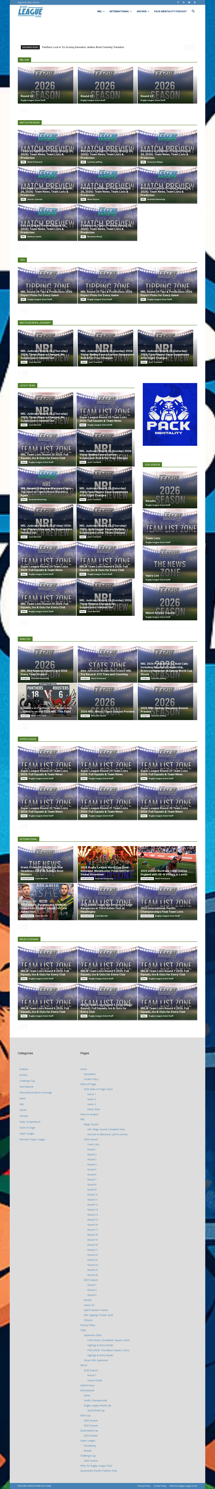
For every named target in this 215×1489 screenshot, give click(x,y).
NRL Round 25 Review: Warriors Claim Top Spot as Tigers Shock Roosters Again (45, 492)
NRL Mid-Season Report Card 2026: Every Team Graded (44, 672)
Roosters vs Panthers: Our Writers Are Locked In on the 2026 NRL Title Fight (46, 709)
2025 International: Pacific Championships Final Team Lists (162, 909)
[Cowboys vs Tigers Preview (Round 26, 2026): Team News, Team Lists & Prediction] (107, 222)
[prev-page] (20, 110)
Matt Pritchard (34, 162)
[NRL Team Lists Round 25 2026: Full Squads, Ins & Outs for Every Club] (47, 597)
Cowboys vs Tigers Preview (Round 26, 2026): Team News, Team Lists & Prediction (106, 229)
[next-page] (25, 110)
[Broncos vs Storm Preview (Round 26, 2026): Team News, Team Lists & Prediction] (167, 185)
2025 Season (91, 1279)
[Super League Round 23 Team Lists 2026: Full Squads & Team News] (167, 764)
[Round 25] (107, 85)
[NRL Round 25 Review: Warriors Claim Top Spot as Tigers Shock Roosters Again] (47, 485)
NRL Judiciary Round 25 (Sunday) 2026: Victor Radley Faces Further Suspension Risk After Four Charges (107, 354)
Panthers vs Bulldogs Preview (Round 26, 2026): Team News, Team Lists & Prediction (105, 191)
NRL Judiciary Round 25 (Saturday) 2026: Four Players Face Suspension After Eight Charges (165, 354)
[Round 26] (47, 85)
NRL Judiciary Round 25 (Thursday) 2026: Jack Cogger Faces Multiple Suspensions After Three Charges (102, 529)
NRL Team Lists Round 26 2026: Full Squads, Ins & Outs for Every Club (44, 456)
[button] (193, 11)
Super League (26, 1133)
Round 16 (92, 1224)
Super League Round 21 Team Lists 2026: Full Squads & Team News (104, 809)
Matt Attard (93, 199)
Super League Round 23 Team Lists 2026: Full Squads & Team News (164, 772)
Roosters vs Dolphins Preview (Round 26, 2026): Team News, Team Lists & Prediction (165, 154)
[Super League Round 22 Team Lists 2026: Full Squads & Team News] (47, 801)
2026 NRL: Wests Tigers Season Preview (107, 711)
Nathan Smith (34, 236)
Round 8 (91, 1184)
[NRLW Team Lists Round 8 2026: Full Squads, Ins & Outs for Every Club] (106, 559)
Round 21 (92, 1249)
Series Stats (93, 1109)
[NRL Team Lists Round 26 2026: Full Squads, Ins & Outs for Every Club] (47, 448)
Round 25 (87, 96)
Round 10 (92, 1194)
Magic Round (91, 1124)
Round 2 (91, 1154)
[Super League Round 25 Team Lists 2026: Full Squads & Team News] (106, 410)
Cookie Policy (91, 1079)
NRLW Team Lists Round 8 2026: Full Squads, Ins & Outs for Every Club (103, 568)
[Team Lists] (170, 527)
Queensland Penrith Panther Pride (98, 1470)
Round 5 (91, 1169)
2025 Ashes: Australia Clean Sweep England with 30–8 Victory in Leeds (164, 872)
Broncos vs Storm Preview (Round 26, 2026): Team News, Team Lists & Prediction (166, 191)
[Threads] (194, 2)
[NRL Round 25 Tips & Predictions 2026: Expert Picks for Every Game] (107, 285)
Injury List (152, 575)
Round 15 (92, 1219)
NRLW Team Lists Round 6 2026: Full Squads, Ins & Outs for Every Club (45, 1010)
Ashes (87, 1395)
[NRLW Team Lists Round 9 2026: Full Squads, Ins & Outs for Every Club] (107, 964)
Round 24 (147, 96)
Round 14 (92, 1214)
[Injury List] (170, 564)
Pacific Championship (95, 1400)
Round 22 (92, 1254)
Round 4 (91, 1164)
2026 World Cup (96, 1410)
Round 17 (92, 1229)
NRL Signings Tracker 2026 (98, 1315)
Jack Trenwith (95, 362)
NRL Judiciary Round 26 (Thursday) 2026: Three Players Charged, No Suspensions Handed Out (44, 354)
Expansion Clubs (92, 1335)
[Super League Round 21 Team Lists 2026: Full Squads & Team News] (107, 801)
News (24, 362)
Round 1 (91, 1149)
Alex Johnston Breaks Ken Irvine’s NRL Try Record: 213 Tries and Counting (106, 672)
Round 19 (92, 1239)
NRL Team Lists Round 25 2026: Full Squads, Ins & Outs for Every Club (44, 605)
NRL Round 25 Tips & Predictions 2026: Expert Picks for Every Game (107, 293)
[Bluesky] (189, 2)
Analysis (25, 678)
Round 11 (92, 1199)
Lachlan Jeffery (94, 162)
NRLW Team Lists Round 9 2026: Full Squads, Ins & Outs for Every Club (105, 972)
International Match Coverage (35, 1092)
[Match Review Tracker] (170, 602)
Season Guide (94, 1380)
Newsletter (90, 1074)
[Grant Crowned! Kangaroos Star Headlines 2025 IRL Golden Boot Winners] (47, 864)
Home (83, 1069)
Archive (142, 11)
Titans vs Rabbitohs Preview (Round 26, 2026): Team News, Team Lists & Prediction (47, 154)
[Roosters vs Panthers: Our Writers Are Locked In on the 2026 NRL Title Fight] (47, 700)
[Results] (170, 490)
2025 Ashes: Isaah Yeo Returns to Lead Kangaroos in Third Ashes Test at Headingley (106, 908)
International (119, 11)
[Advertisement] (107, 29)
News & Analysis (89, 1114)
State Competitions (29, 1121)
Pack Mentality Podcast (170, 11)
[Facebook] (178, 2)
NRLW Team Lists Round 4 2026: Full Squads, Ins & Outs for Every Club (165, 1010)
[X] (183, 2)
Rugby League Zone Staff (33, 100)
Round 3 (91, 1159)
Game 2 (91, 1099)
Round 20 (92, 1244)
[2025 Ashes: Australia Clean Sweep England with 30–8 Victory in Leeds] (167, 864)
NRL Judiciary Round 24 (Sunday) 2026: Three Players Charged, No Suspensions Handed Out (105, 604)
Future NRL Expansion (96, 1360)
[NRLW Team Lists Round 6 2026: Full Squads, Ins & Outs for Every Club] (47, 1001)
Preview (23, 1116)
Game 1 (91, 1094)
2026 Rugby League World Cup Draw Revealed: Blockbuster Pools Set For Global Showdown (105, 871)
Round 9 (91, 1189)
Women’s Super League (32, 1139)
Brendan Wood (94, 236)
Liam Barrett (35, 362)
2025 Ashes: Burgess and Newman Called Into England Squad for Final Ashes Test (44, 908)
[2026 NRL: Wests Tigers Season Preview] (107, 701)
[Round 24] (167, 85)
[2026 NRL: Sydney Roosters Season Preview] (167, 701)
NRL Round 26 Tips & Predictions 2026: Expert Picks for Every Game (47, 293)
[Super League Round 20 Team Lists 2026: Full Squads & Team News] (167, 801)
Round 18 (92, 1234)
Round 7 (91, 1179)
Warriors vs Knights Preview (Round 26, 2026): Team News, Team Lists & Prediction (107, 154)
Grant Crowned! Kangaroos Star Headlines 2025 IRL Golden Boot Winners (42, 871)
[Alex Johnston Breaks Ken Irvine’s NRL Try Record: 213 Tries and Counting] (107, 664)
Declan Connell (34, 199)
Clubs (83, 1330)
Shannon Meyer (155, 162)
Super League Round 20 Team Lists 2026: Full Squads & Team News (164, 809)
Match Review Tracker (160, 612)
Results (151, 501)
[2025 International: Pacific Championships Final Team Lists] (167, 901)
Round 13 (92, 1209)
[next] (192, 47)
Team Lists (153, 538)
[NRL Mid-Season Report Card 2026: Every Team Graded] (47, 664)
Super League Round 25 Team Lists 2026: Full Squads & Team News (103, 419)
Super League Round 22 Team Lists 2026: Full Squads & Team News (44, 809)
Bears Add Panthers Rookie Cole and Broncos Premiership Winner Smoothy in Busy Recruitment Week (98, 47)
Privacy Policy (87, 1325)
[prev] (187, 47)
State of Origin (27, 1127)
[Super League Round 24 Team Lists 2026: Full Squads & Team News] (47, 559)
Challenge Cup (27, 1080)
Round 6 (91, 1174)
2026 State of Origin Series (98, 1089)
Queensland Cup (89, 1430)
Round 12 (92, 1204)
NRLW (22, 1110)
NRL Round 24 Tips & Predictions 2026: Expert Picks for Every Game (167, 293)
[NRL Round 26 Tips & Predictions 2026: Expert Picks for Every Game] (47, 285)
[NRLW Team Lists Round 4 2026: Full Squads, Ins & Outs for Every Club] (167, 1001)
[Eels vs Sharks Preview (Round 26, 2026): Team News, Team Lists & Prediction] (47, 222)
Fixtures (88, 1320)
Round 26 (27, 96)
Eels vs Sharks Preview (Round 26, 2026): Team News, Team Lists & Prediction (43, 229)
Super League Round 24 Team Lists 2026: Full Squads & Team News (44, 568)
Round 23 (92, 1259)
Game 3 (91, 1104)
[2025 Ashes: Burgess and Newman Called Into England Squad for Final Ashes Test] (47, 901)
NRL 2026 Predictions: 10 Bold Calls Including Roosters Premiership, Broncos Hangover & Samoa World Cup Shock (166, 669)
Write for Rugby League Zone (96, 1465)
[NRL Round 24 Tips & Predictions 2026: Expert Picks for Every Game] (167, 285)
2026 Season (91, 1139)
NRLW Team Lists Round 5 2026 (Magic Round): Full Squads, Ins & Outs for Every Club (107, 1008)
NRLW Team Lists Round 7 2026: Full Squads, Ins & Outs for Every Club (165, 972)
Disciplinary (90, 1445)
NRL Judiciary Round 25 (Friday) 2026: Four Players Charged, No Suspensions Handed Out (46, 529)
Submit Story (87, 1385)
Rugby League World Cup (97, 1405)
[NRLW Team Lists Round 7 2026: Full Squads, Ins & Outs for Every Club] (167, 964)
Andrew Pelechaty (156, 199)
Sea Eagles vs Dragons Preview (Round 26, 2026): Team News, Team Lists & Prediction (46, 191)
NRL (99, 11)
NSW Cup (85, 1415)
